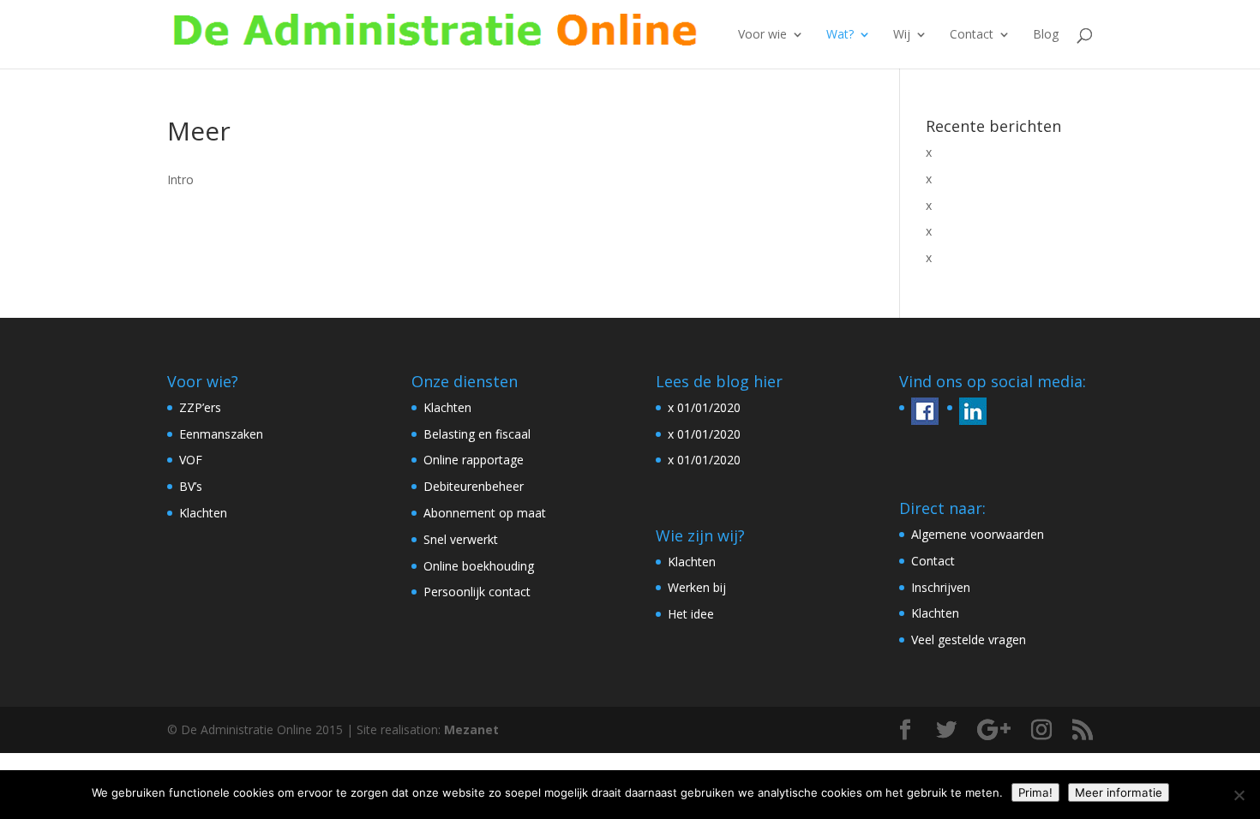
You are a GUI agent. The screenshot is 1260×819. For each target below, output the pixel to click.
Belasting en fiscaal (477, 434)
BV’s (190, 486)
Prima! (1035, 792)
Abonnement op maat (484, 513)
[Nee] (1238, 795)
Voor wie (762, 35)
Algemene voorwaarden (977, 534)
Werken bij (697, 587)
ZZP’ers (200, 407)
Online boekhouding (478, 566)
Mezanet (471, 729)
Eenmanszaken (221, 434)
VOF (190, 459)
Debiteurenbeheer (473, 486)
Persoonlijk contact (477, 591)
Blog (1046, 35)
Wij (901, 35)
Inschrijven (940, 587)
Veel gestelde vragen (968, 639)
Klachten (203, 513)
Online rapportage (473, 459)
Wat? (840, 35)
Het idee (691, 614)
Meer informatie (1118, 792)
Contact (971, 35)
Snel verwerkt (460, 539)
